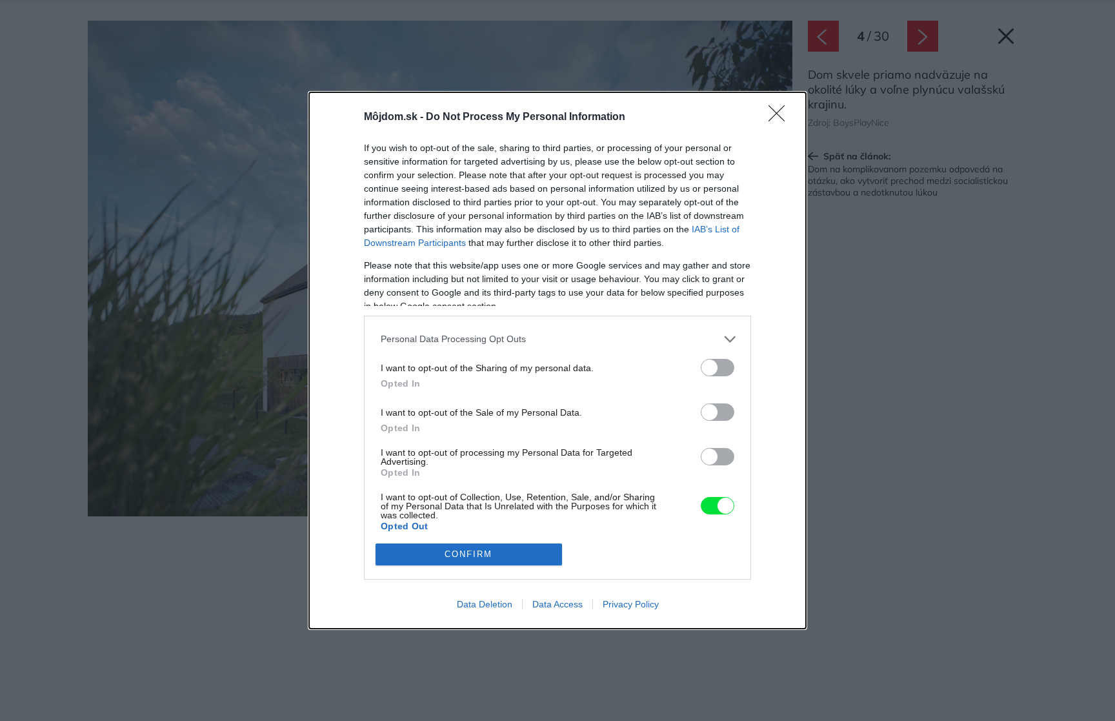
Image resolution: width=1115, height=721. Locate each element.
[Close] (780, 117)
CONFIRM (468, 554)
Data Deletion (484, 604)
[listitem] (557, 339)
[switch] (717, 367)
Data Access (557, 604)
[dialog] (557, 360)
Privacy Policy (631, 604)
